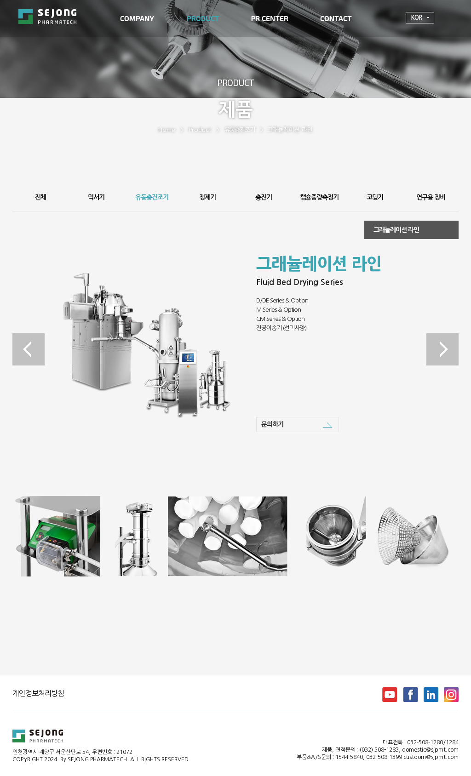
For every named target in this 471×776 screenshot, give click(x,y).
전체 (40, 197)
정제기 (207, 197)
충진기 (263, 197)
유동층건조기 (239, 130)
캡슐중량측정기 (319, 197)
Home (166, 130)
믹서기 (96, 197)
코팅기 (375, 197)
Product (200, 130)
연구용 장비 (430, 197)
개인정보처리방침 (38, 693)
